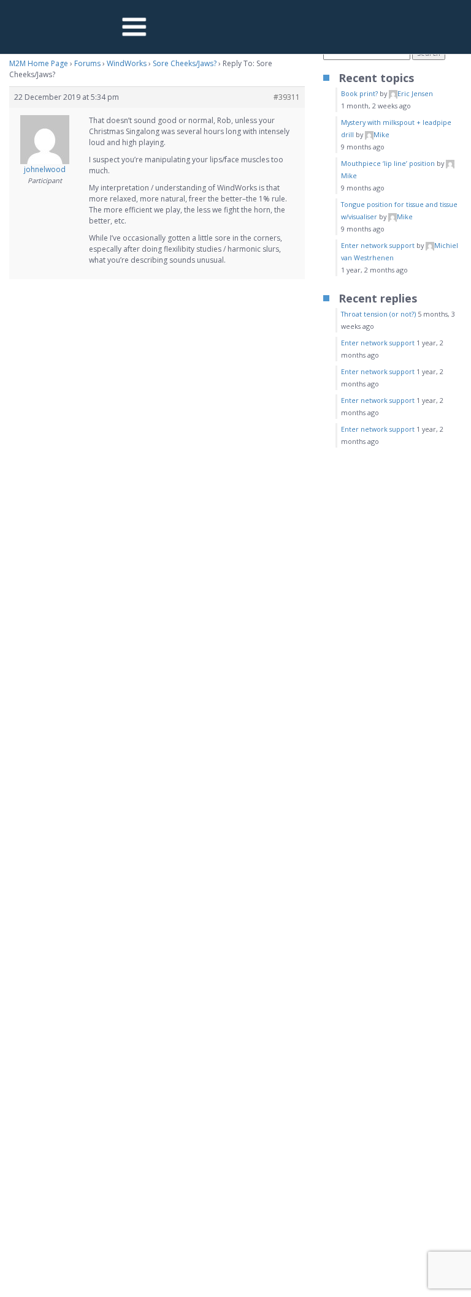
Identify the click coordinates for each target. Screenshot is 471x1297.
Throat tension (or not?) (378, 313)
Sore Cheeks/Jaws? (184, 63)
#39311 (287, 97)
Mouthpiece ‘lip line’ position (388, 163)
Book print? (359, 93)
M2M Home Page (38, 63)
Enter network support (378, 245)
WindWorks (127, 63)
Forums (87, 63)
